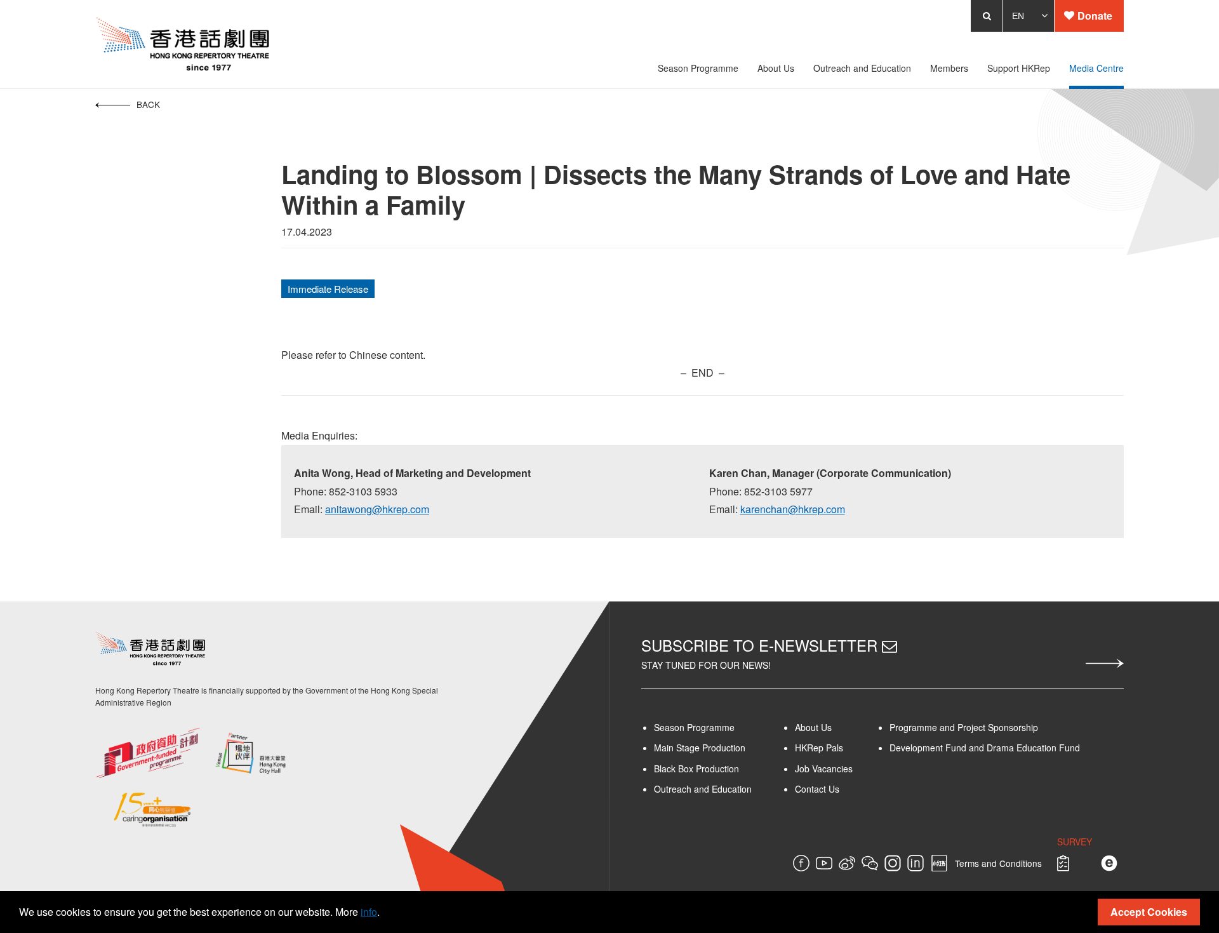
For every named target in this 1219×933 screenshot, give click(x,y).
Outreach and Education (703, 788)
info (369, 911)
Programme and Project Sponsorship (1001, 727)
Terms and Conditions (1074, 863)
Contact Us (839, 788)
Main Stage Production (699, 747)
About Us (835, 727)
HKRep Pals (841, 747)
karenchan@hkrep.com (804, 509)
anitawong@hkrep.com (324, 509)
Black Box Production (696, 768)
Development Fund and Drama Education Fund (1022, 747)
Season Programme (694, 727)
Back (72, 104)
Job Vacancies (846, 768)
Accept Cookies (1148, 911)
